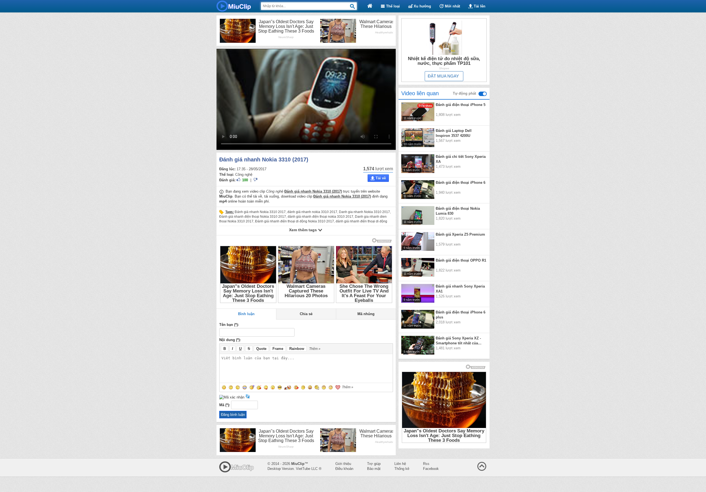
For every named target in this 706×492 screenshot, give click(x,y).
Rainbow (296, 349)
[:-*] (273, 387)
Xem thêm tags (303, 230)
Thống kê (401, 469)
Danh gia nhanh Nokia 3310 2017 (364, 212)
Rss (426, 464)
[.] (324, 387)
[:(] (231, 387)
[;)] (238, 387)
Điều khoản (344, 469)
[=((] (296, 387)
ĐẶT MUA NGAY (443, 76)
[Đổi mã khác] (247, 397)
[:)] (224, 387)
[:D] (245, 387)
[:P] (266, 387)
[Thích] (239, 180)
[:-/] (251, 387)
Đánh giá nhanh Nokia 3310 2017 (260, 212)
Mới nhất (452, 6)
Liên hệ (400, 464)
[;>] (331, 387)
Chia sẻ (306, 314)
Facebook (431, 469)
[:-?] (317, 387)
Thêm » (314, 349)
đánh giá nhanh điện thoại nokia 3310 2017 (320, 217)
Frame (277, 349)
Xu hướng (422, 6)
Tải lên (479, 6)
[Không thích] (255, 180)
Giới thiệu (343, 464)
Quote (261, 349)
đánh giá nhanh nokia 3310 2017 (312, 212)
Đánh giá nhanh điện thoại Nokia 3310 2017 (252, 217)
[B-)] (280, 387)
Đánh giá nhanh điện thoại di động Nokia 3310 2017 (294, 221)
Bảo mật (374, 469)
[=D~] (310, 387)
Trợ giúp (374, 464)
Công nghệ (243, 174)
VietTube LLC (307, 469)
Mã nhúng (366, 314)
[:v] (303, 387)
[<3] (338, 387)
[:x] (259, 387)
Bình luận (246, 314)
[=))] (288, 387)
